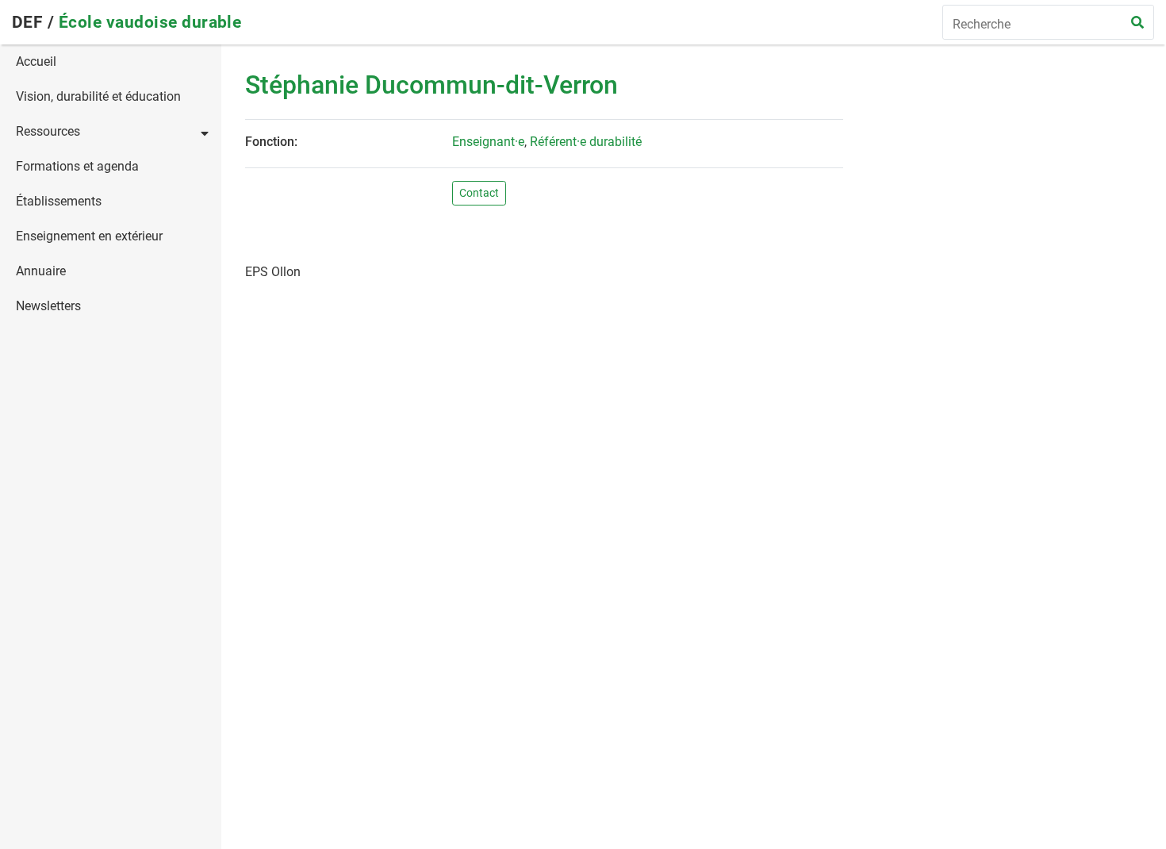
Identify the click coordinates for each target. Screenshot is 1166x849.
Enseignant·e (488, 141)
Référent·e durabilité (586, 141)
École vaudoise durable (150, 22)
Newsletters (48, 305)
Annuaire (41, 271)
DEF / (35, 22)
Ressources (48, 131)
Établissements (59, 201)
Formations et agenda (77, 166)
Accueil (36, 61)
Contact (479, 192)
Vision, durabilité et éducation (98, 96)
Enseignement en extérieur (89, 236)
